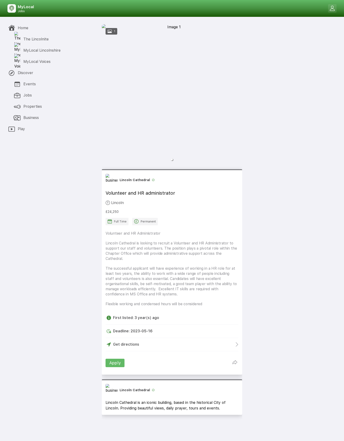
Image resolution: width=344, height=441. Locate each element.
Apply (115, 362)
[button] (172, 160)
